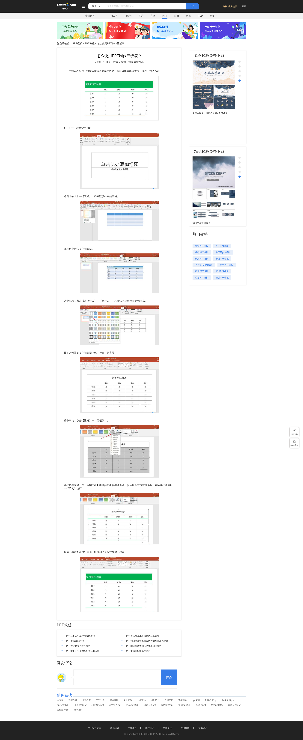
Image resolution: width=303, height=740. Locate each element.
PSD (200, 15)
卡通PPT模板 (222, 258)
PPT (164, 15)
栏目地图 (185, 728)
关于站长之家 (94, 728)
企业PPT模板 (222, 246)
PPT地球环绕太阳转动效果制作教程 (143, 645)
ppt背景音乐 (63, 705)
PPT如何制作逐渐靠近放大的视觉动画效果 (147, 641)
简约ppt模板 (217, 705)
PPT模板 (77, 43)
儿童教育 (86, 700)
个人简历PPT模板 (204, 265)
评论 (169, 677)
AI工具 (114, 15)
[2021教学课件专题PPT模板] (175, 38)
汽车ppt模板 (132, 705)
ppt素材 (196, 700)
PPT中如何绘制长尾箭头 (138, 650)
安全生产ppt (63, 710)
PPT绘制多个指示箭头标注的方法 (82, 650)
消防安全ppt (150, 705)
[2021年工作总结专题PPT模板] (80, 38)
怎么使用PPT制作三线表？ (112, 43)
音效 (188, 15)
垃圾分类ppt (234, 705)
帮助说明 (202, 728)
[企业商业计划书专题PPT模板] (223, 38)
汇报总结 (72, 700)
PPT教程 (90, 43)
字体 (153, 15)
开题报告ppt (80, 705)
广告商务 (132, 728)
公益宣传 (141, 700)
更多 (212, 15)
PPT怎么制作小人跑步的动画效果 (142, 636)
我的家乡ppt (167, 705)
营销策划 (182, 700)
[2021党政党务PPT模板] (127, 38)
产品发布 (100, 700)
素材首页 (90, 15)
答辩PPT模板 (201, 246)
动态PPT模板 (201, 252)
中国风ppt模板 (223, 252)
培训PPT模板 (222, 277)
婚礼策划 (155, 700)
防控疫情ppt (211, 700)
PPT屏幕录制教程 (75, 641)
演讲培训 (114, 700)
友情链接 (167, 728)
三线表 (114, 62)
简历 (176, 15)
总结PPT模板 (201, 277)
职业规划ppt (98, 705)
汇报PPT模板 (222, 271)
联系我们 (114, 728)
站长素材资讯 (136, 62)
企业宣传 (127, 700)
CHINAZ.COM (157, 734)
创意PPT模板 (201, 258)
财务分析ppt (228, 700)
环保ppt (78, 710)
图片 (141, 15)
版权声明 (149, 728)
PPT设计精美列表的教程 (78, 645)
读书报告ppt (115, 705)
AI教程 (128, 15)
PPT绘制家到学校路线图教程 (80, 636)
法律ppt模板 (184, 705)
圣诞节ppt (201, 705)
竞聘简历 (168, 700)
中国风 (60, 700)
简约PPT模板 (226, 265)
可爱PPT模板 (201, 271)
